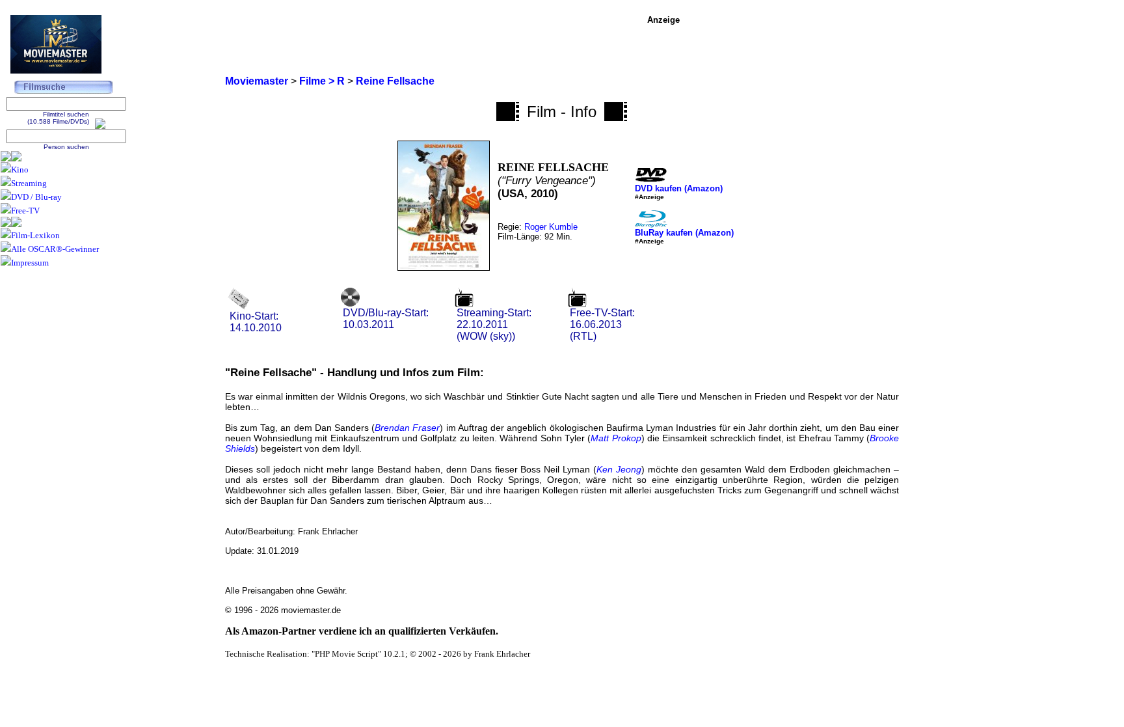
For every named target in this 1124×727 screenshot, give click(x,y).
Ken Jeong (618, 469)
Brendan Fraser (407, 427)
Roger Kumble (551, 227)
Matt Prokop (616, 438)
